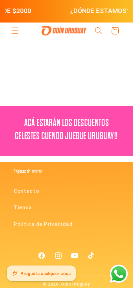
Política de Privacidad (43, 224)
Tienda (23, 207)
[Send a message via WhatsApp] (119, 274)
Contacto (26, 191)
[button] (15, 31)
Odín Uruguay (75, 284)
